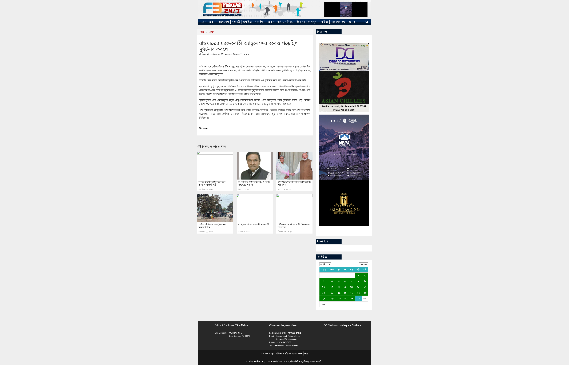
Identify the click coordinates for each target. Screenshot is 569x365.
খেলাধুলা (312, 22)
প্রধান (212, 22)
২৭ (345, 298)
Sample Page (267, 353)
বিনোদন (300, 22)
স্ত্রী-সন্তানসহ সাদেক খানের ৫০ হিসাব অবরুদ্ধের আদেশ (254, 183)
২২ (358, 292)
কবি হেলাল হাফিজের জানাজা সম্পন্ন (289, 353)
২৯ (358, 298)
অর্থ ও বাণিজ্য (285, 22)
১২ (339, 287)
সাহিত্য (324, 22)
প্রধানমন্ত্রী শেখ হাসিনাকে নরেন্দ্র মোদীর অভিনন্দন (294, 183)
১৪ (351, 287)
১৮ (332, 292)
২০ (344, 292)
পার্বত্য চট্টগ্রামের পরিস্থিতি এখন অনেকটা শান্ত (212, 226)
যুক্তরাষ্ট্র (236, 22)
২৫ (332, 298)
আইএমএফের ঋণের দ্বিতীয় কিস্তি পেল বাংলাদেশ (294, 226)
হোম (204, 22)
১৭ (323, 292)
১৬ (364, 287)
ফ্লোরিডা (247, 22)
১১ (332, 287)
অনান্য (353, 22)
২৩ (364, 292)
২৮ (351, 298)
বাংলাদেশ (223, 22)
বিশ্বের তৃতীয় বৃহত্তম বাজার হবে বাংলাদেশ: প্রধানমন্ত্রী (212, 183)
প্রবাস (271, 22)
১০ (323, 287)
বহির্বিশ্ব (259, 22)
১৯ (339, 292)
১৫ (358, 287)
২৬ (339, 298)
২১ (351, 292)
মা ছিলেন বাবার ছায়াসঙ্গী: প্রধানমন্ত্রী (253, 224)
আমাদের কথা (338, 22)
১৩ (345, 287)
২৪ (323, 298)
